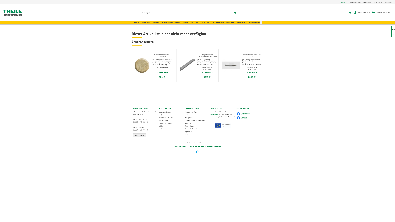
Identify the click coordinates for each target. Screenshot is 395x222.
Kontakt (161, 129)
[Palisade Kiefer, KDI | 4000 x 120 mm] (141, 65)
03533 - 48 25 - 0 (140, 122)
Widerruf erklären (139, 135)
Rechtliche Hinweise (166, 118)
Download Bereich (165, 112)
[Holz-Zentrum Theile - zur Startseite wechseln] (15, 13)
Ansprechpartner (355, 2)
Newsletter (214, 114)
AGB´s (161, 126)
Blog (186, 134)
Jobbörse (388, 2)
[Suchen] (235, 13)
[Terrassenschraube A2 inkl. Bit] (231, 65)
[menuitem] (368, 2)
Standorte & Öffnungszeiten (195, 120)
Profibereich (367, 2)
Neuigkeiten (189, 118)
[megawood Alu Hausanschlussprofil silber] (186, 65)
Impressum (188, 131)
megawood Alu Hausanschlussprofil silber (207, 56)
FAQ (160, 115)
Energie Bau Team (191, 112)
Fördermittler (189, 115)
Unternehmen (378, 2)
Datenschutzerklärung (192, 129)
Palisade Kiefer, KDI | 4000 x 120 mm (162, 56)
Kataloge (344, 2)
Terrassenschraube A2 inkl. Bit (252, 56)
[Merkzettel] (350, 13)
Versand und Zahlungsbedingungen (167, 122)
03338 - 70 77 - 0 (140, 130)
